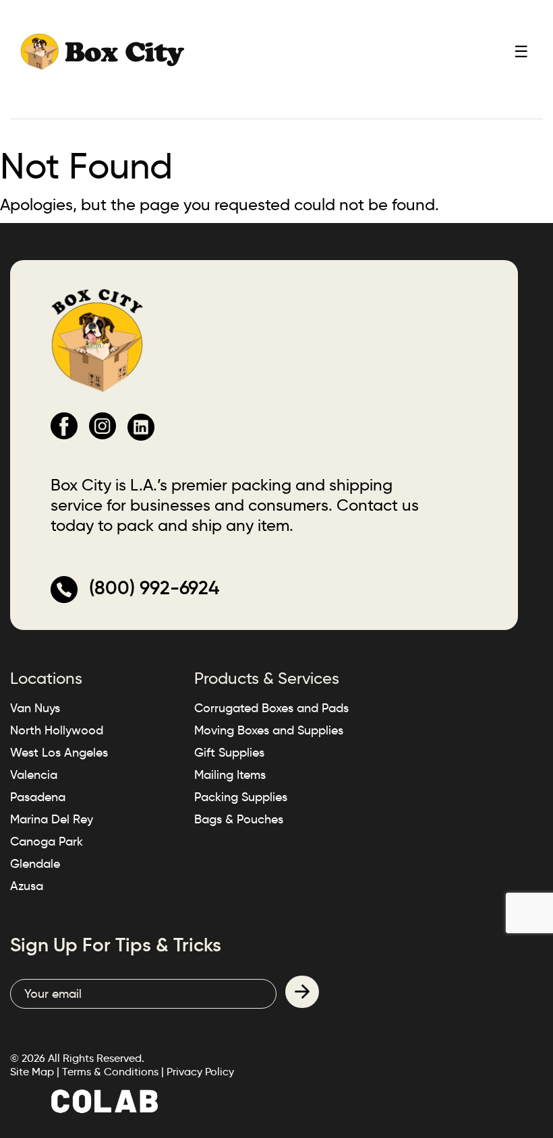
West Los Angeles (59, 752)
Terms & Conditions (110, 1071)
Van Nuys (35, 708)
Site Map (32, 1071)
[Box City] (102, 50)
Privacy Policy (200, 1071)
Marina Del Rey (51, 819)
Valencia (33, 774)
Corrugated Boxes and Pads (271, 708)
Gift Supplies (229, 752)
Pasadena (37, 797)
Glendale (35, 863)
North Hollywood (56, 730)
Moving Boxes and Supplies (268, 730)
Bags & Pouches (238, 819)
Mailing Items (230, 774)
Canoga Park (46, 841)
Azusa (26, 886)
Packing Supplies (240, 797)
